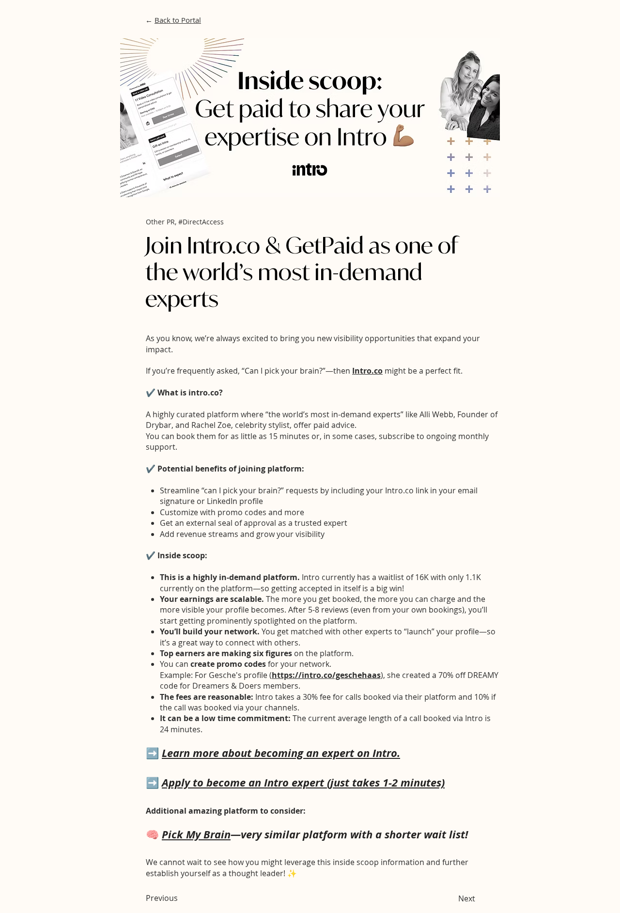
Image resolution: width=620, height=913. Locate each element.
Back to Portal (178, 20)
